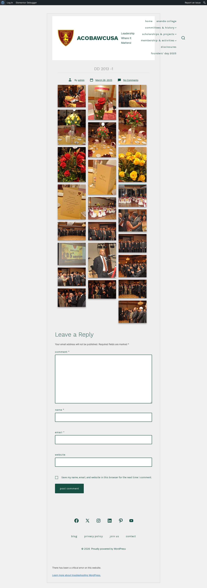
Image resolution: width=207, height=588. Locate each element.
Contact (131, 536)
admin (81, 80)
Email (60, 432)
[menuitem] (3, 2)
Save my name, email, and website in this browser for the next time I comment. (106, 477)
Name (59, 409)
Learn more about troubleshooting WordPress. (76, 575)
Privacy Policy (93, 536)
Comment (62, 351)
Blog (74, 536)
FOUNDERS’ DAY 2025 (163, 53)
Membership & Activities (157, 40)
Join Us (114, 536)
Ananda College (166, 21)
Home (149, 21)
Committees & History (159, 27)
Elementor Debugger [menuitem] (26, 2)
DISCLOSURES (168, 46)
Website (60, 454)
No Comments (130, 80)
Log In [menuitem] (10, 2)
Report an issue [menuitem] (193, 2)
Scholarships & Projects (158, 34)
